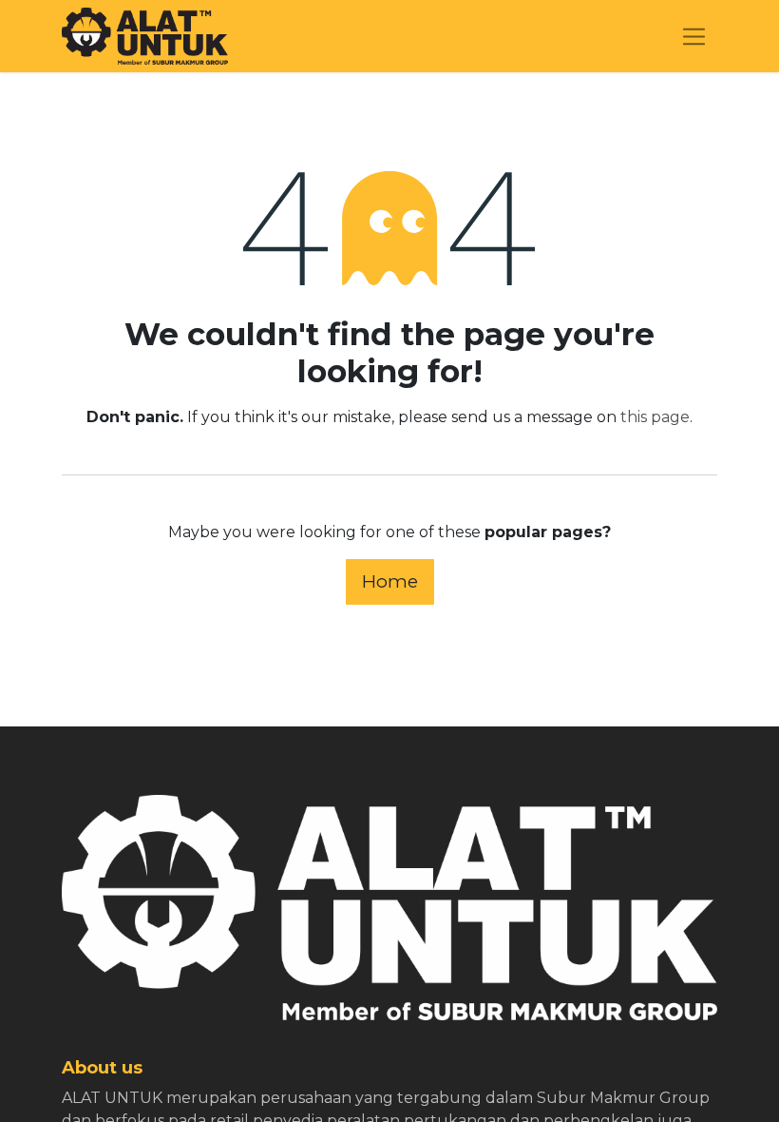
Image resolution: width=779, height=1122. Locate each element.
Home (390, 581)
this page (655, 417)
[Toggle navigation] (694, 36)
